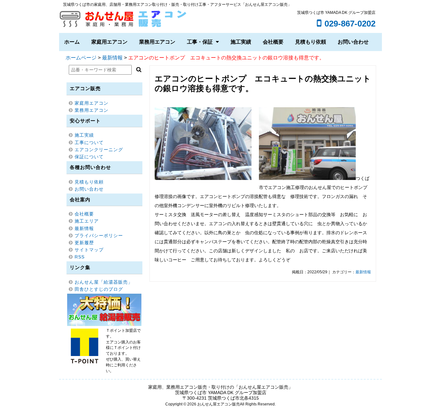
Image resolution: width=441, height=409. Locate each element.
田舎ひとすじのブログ (99, 289)
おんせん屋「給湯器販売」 (104, 282)
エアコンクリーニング (99, 149)
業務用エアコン (157, 42)
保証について (89, 156)
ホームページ (81, 57)
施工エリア (87, 221)
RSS (80, 256)
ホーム (72, 42)
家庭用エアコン (109, 42)
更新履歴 (84, 242)
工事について (89, 142)
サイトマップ (89, 249)
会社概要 (273, 42)
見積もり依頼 (310, 42)
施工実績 (241, 42)
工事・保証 (200, 42)
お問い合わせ (353, 42)
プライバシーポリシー (99, 235)
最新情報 (112, 57)
